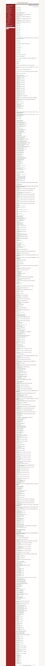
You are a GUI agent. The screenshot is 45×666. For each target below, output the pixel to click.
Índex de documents (8, 23)
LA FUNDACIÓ (8, 10)
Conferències (8, 14)
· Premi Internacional (8, 18)
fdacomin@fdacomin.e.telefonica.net (27, 665)
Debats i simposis (9, 16)
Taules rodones (9, 15)
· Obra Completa (8, 7)
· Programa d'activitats (8, 11)
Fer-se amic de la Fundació (9, 25)
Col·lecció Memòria (9, 20)
